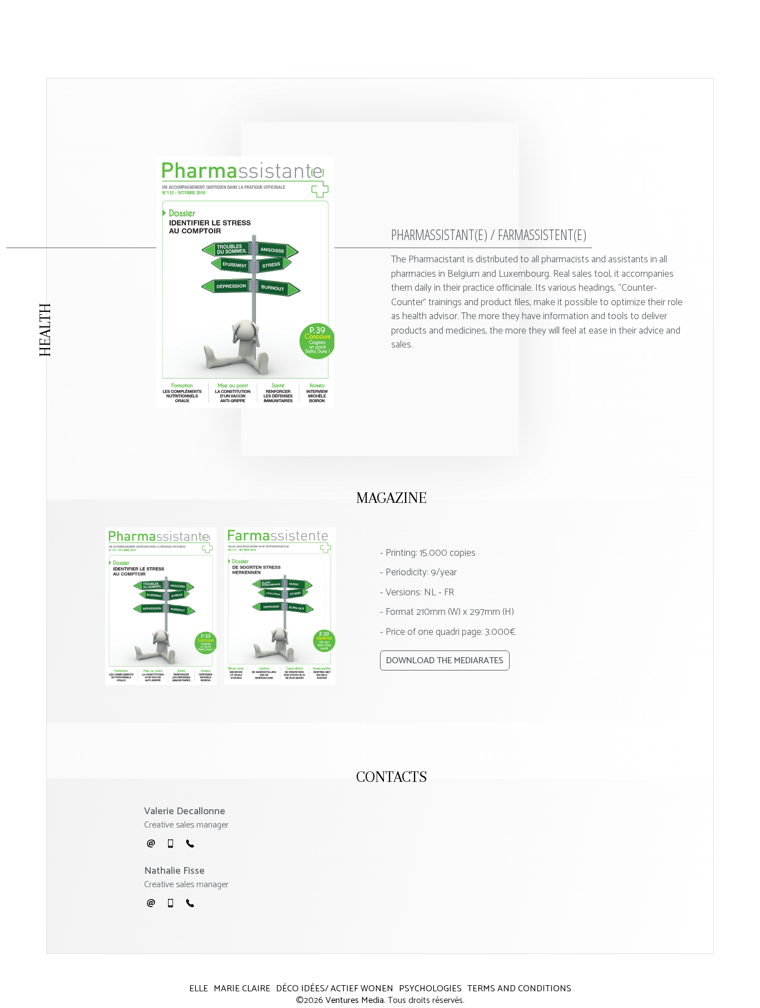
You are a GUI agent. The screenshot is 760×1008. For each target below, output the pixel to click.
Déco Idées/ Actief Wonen (334, 988)
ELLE (198, 988)
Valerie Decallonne (184, 811)
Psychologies (430, 988)
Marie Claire (242, 988)
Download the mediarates (445, 660)
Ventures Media (354, 1000)
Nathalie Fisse (174, 871)
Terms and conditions (519, 988)
